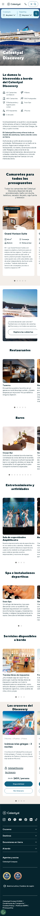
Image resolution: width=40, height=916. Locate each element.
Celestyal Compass (10, 862)
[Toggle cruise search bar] (33, 4)
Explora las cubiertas (23, 332)
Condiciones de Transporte (13, 903)
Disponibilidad (18, 784)
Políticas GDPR (22, 905)
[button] (13, 768)
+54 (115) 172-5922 (25, 4)
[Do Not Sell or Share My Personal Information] (3, 912)
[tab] (14, 280)
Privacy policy (8, 908)
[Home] (13, 4)
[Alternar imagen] (31, 714)
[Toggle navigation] (3, 4)
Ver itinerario (10, 772)
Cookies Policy (8, 905)
